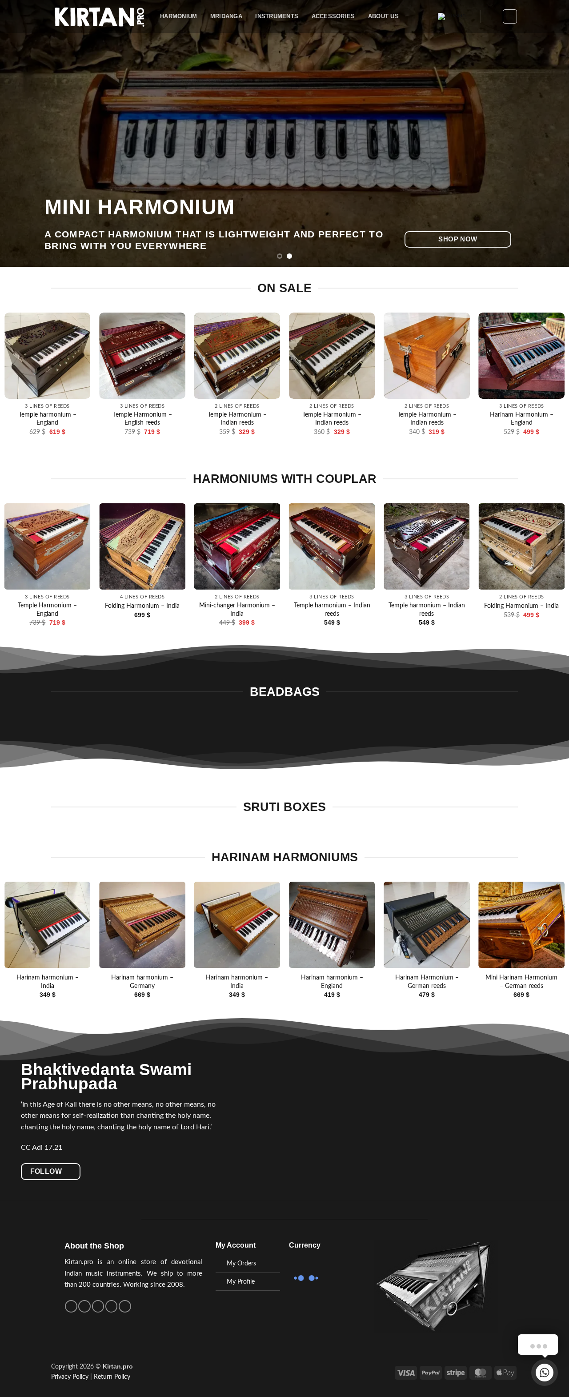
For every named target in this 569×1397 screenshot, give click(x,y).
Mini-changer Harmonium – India (237, 609)
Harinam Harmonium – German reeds (427, 981)
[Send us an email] (98, 1306)
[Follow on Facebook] (71, 1306)
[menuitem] (451, 17)
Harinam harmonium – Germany (142, 981)
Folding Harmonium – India (142, 605)
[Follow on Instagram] (84, 1306)
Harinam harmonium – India (47, 981)
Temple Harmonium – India (183, 415)
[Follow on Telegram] (125, 1306)
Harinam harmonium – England (332, 981)
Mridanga (226, 16)
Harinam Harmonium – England (88, 418)
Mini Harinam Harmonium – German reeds (521, 981)
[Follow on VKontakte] (111, 1306)
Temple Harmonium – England (277, 418)
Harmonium (178, 16)
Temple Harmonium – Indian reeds (372, 418)
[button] (491, 16)
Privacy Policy (69, 1376)
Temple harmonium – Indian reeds (332, 609)
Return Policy (112, 1376)
